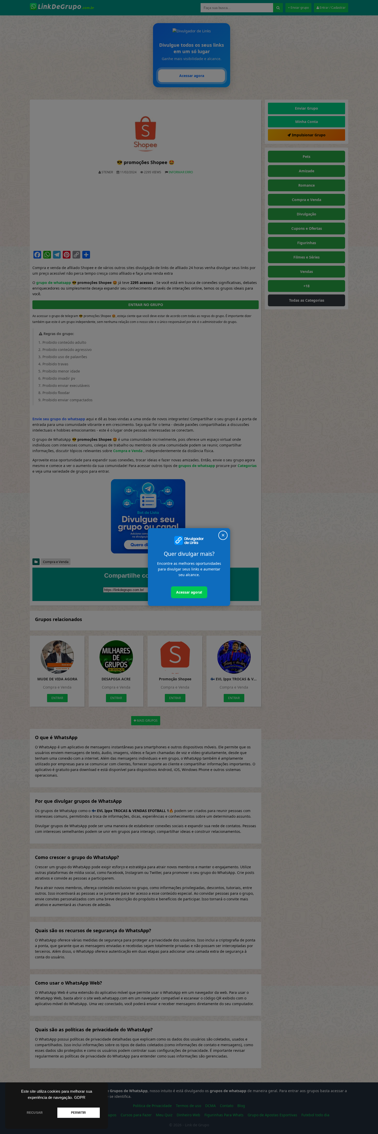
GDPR (79, 1097)
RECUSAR (35, 1112)
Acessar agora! (189, 592)
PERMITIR (78, 1112)
